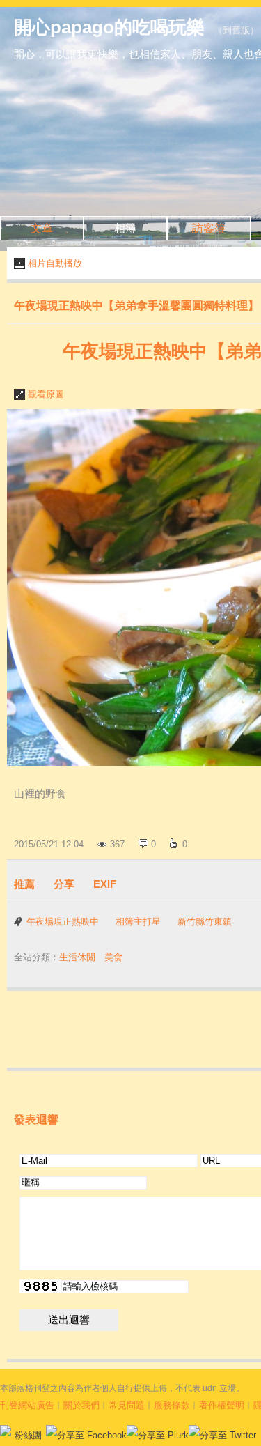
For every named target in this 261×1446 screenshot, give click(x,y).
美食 (113, 957)
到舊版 (236, 30)
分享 (64, 884)
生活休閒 (77, 957)
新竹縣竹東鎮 (204, 921)
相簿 (125, 228)
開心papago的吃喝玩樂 (109, 27)
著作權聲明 (221, 1405)
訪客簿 (209, 228)
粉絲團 (28, 1435)
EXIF (104, 884)
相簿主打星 (138, 921)
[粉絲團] (5, 1430)
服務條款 (172, 1405)
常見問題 (127, 1405)
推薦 (24, 884)
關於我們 (81, 1405)
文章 (42, 228)
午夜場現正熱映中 (62, 921)
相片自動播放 (55, 263)
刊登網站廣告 (27, 1405)
